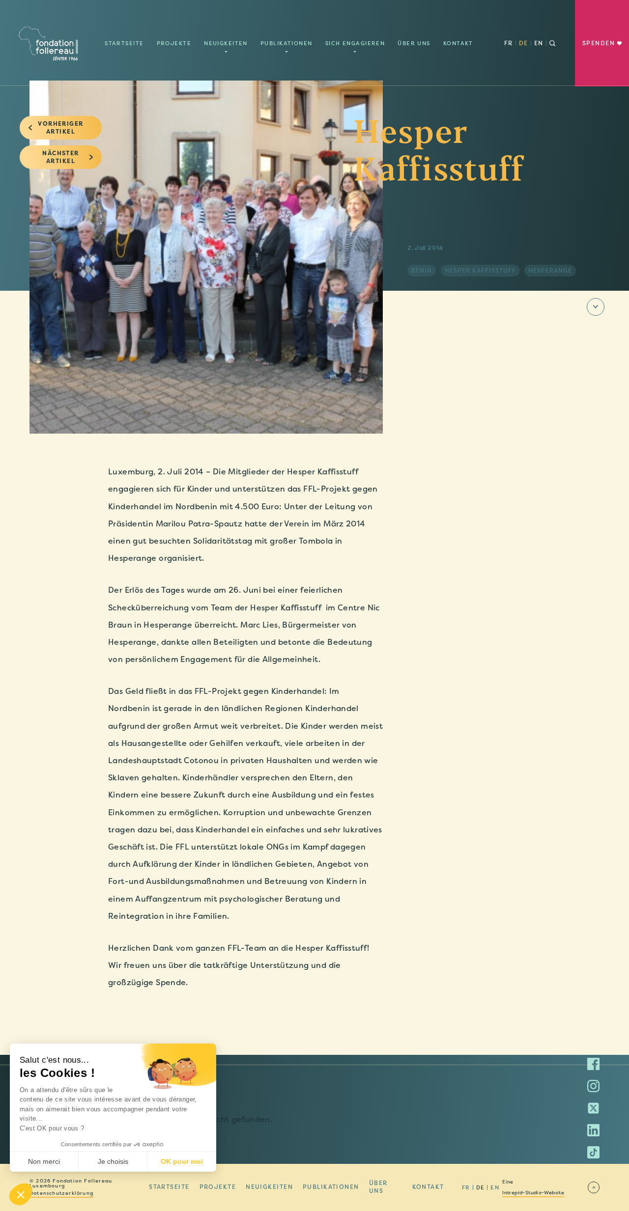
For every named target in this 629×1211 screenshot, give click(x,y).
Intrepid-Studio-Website (533, 1192)
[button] (20, 1194)
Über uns (414, 43)
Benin (421, 271)
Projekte (174, 43)
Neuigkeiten (226, 43)
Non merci (44, 1161)
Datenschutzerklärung (61, 1193)
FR (508, 43)
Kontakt (458, 43)
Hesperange (550, 271)
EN (538, 43)
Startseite (124, 43)
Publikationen (286, 43)
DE (523, 43)
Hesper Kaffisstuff (480, 271)
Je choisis (113, 1161)
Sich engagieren (355, 43)
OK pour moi (182, 1161)
